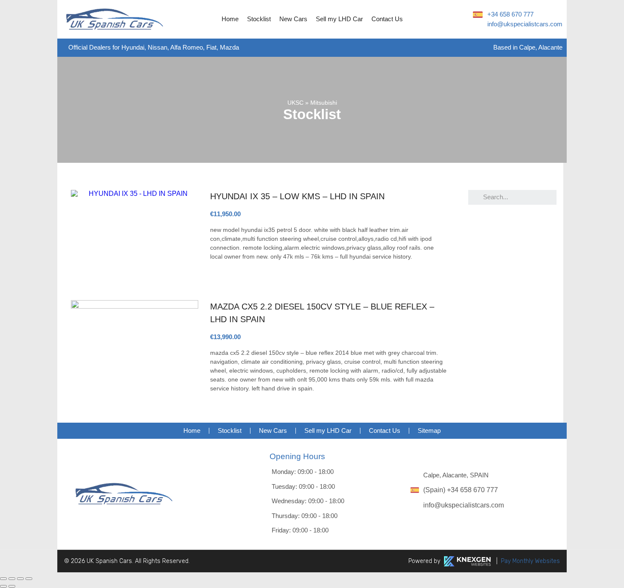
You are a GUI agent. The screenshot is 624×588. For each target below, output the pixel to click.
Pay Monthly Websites (530, 561)
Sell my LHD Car (339, 18)
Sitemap (429, 430)
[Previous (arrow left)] (3, 586)
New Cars (293, 18)
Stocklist (259, 18)
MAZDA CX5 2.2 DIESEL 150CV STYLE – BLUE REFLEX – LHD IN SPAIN (322, 313)
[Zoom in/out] (28, 578)
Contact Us (387, 18)
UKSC (295, 102)
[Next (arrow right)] (11, 586)
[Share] (11, 578)
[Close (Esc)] (3, 578)
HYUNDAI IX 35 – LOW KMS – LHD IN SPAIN (297, 196)
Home (230, 18)
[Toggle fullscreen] (20, 578)
